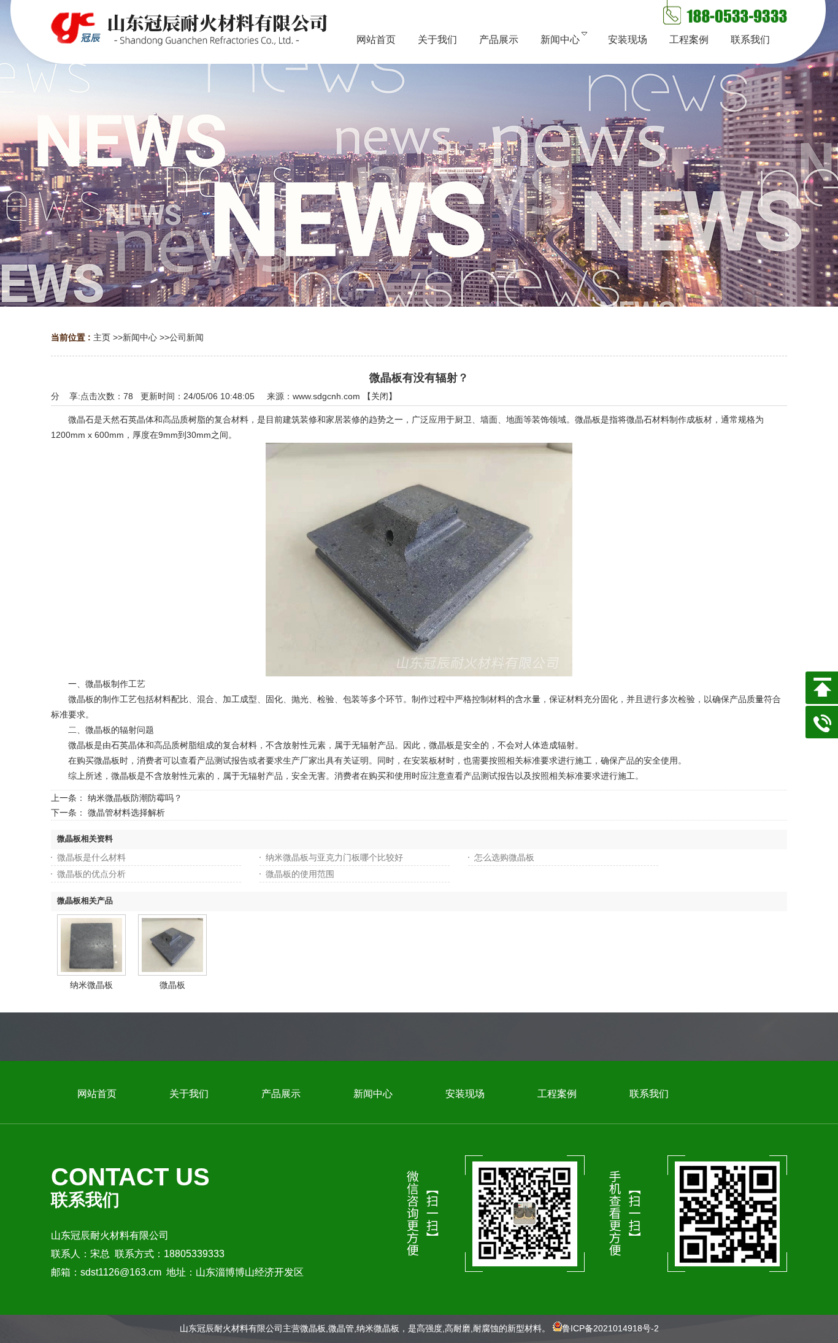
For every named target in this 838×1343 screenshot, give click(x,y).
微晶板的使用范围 (300, 874)
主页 (101, 337)
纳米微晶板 (91, 985)
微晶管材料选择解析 (126, 812)
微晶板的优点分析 (91, 874)
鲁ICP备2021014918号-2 (610, 1328)
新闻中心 (140, 337)
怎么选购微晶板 (504, 857)
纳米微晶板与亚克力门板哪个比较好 (334, 857)
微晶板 (172, 985)
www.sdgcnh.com (326, 396)
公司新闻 (186, 337)
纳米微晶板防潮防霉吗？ (135, 798)
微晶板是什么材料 (91, 857)
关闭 (379, 396)
